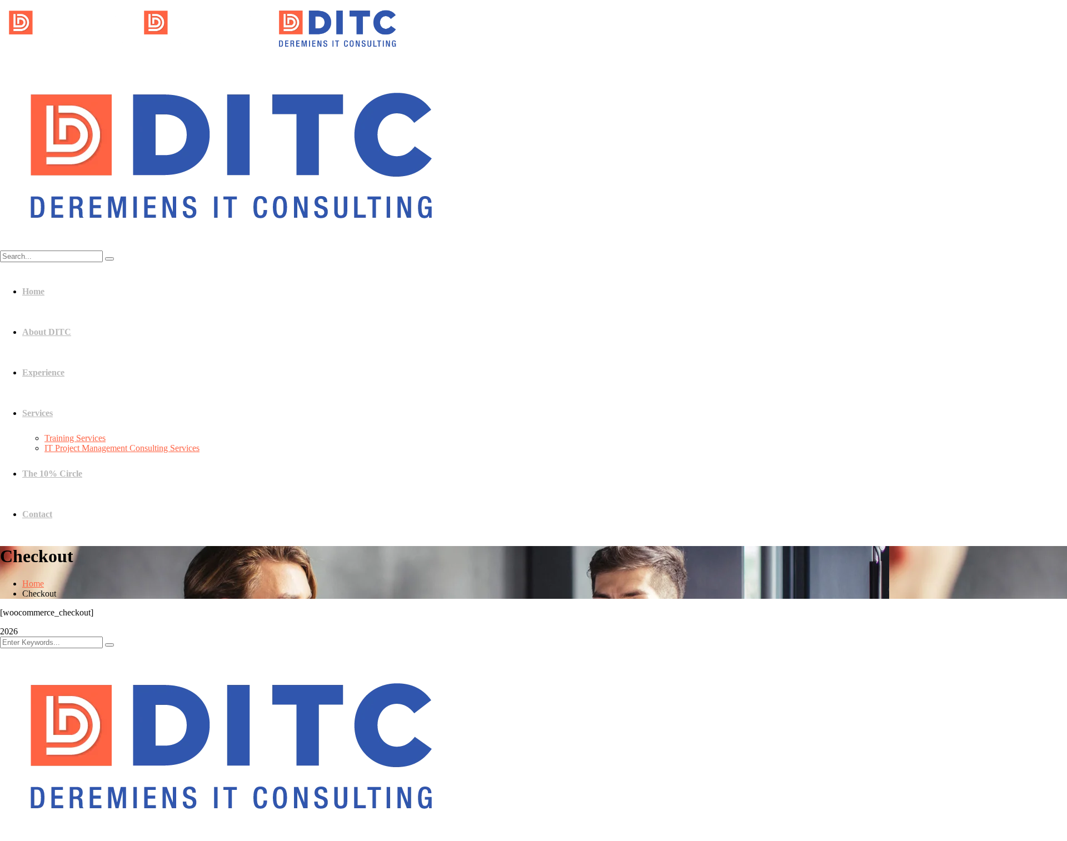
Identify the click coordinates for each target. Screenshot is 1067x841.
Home (33, 583)
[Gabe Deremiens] (67, 52)
